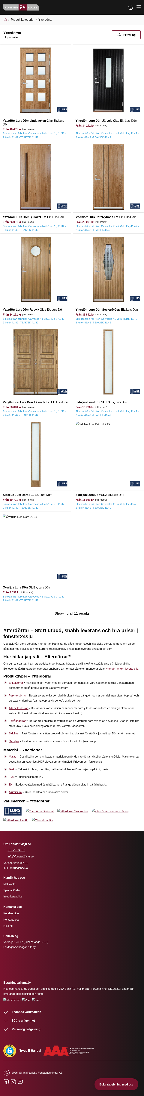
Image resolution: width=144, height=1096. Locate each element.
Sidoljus (13, 733)
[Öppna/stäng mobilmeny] (138, 7)
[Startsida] (5, 19)
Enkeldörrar (16, 682)
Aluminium (15, 792)
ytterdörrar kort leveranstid (122, 668)
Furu (11, 776)
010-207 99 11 (16, 849)
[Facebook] (6, 1082)
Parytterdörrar (17, 695)
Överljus (14, 741)
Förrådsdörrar (17, 720)
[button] (9, 1051)
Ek (10, 784)
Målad (12, 756)
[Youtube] (20, 1082)
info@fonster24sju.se (21, 856)
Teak (12, 769)
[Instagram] (13, 1082)
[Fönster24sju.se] (21, 7)
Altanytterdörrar (18, 708)
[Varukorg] (131, 7)
